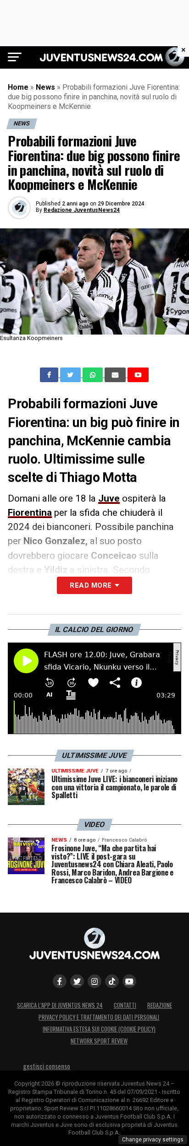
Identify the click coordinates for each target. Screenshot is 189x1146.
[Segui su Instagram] (94, 981)
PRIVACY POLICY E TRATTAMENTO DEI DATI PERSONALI (99, 1017)
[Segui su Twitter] (77, 981)
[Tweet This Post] (71, 375)
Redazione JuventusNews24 (82, 210)
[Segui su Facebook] (60, 981)
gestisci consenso (46, 1066)
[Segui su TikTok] (112, 981)
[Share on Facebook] (50, 375)
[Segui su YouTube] (129, 981)
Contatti (125, 1005)
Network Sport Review (99, 1041)
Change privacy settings (152, 1139)
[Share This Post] (94, 375)
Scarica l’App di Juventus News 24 (60, 1005)
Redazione (159, 1005)
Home (18, 87)
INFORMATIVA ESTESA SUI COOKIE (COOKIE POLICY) (99, 1029)
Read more (90, 585)
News (45, 87)
